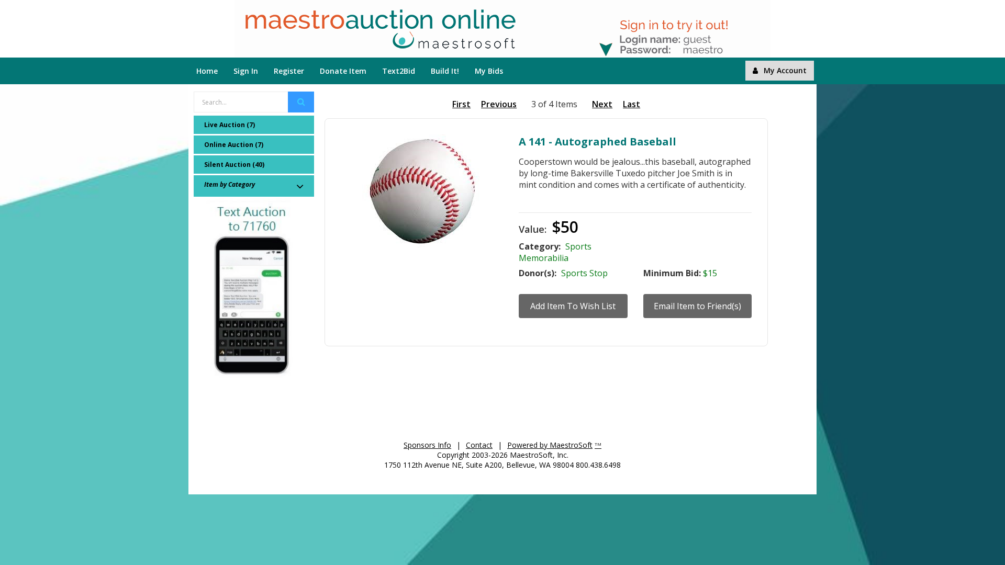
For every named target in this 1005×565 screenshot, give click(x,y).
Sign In (245, 71)
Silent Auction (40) (234, 164)
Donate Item (343, 71)
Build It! (445, 71)
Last (631, 104)
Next (602, 104)
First (461, 104)
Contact (479, 445)
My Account (785, 70)
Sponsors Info (427, 445)
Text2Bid (398, 71)
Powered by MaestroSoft (550, 445)
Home (207, 71)
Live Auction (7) (229, 124)
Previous (499, 104)
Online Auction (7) (233, 144)
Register (289, 71)
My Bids (489, 71)
